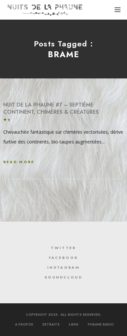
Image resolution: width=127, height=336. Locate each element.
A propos (24, 324)
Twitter (63, 247)
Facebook (63, 257)
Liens (73, 324)
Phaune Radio (101, 324)
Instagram (63, 267)
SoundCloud (63, 277)
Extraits (51, 324)
